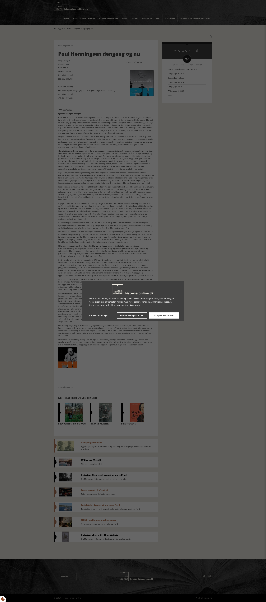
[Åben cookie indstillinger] (3, 599)
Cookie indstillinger (98, 315)
